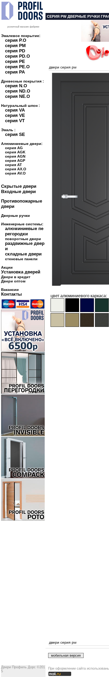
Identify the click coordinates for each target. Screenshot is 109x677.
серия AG (14, 148)
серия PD (15, 50)
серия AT (13, 165)
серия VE (15, 115)
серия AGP (15, 160)
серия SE (15, 134)
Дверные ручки (15, 215)
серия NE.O (17, 96)
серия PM (15, 45)
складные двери (23, 254)
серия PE (15, 61)
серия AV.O (15, 173)
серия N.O (16, 85)
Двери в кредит (15, 277)
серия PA (15, 72)
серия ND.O (17, 91)
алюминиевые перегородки (24, 231)
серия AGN (15, 156)
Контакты (11, 294)
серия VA (15, 110)
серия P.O (15, 40)
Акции (7, 267)
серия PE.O (17, 66)
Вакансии (10, 289)
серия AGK (15, 152)
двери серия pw (62, 67)
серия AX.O (15, 169)
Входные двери (18, 191)
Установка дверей (20, 272)
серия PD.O (17, 56)
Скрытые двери (18, 186)
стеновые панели (21, 259)
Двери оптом (13, 281)
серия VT (15, 120)
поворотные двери (23, 239)
